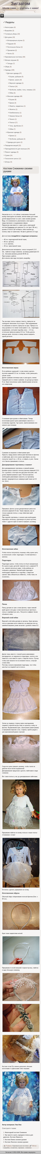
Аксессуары (9, 27)
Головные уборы (11, 34)
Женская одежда (13, 96)
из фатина (13, 1148)
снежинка (28, 1148)
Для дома (8, 37)
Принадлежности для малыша (16, 149)
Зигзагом (20, 3)
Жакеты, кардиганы (16, 106)
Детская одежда (13, 73)
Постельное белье (13, 47)
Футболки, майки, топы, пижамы (20, 90)
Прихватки (11, 50)
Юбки (11, 93)
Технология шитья (11, 158)
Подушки (10, 44)
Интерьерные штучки (14, 40)
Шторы (7, 162)
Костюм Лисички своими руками (16, 1142)
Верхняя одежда (15, 83)
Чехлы (9, 53)
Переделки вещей (11, 145)
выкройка (6, 1148)
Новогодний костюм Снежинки (16, 1132)
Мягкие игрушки (10, 60)
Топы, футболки (15, 126)
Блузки (11, 99)
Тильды (10, 63)
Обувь (7, 67)
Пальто (11, 119)
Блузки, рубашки (15, 76)
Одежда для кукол (13, 142)
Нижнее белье (14, 116)
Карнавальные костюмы (13, 57)
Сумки (7, 155)
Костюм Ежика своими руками (16, 1139)
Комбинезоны (14, 113)
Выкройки (8, 30)
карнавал (21, 1148)
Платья (12, 86)
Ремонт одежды (10, 152)
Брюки (11, 103)
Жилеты (12, 109)
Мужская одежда (13, 132)
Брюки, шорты (14, 80)
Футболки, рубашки (16, 139)
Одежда (8, 70)
